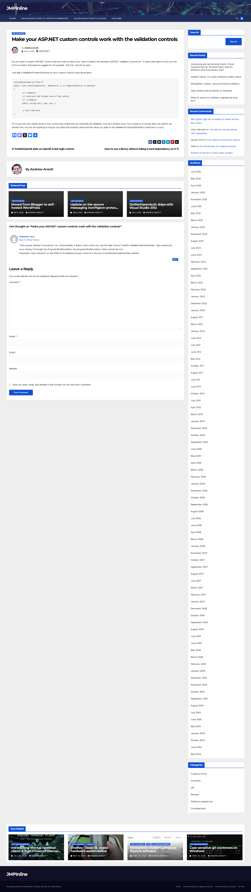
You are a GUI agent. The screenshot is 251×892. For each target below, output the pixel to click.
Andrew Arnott (31, 48)
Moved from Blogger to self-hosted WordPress (33, 206)
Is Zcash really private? (221, 153)
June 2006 (196, 643)
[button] (237, 18)
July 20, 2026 (20, 856)
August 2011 (197, 372)
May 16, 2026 (79, 856)
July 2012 (196, 345)
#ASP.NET (44, 51)
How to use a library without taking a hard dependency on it (140, 148)
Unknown (24, 236)
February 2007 (198, 594)
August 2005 (197, 705)
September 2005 (199, 698)
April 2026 (196, 185)
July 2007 (196, 580)
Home (12, 18)
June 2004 (196, 747)
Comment (15, 282)
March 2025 (197, 220)
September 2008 (199, 504)
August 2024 (197, 241)
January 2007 (198, 601)
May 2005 (196, 726)
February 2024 (198, 261)
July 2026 (196, 171)
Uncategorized (19, 33)
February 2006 (198, 664)
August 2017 (197, 317)
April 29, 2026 (140, 856)
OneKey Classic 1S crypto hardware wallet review (216, 76)
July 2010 (196, 400)
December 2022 (199, 303)
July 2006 (196, 636)
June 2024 (196, 255)
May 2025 (196, 213)
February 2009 (198, 476)
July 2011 (195, 379)
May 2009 (196, 456)
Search (194, 32)
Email (12, 352)
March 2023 (197, 282)
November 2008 (199, 490)
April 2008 (196, 532)
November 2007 (199, 553)
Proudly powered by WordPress (20, 886)
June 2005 (196, 719)
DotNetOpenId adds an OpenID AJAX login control (44, 148)
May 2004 (196, 754)
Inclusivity (196, 780)
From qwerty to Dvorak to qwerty (223, 140)
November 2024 (199, 234)
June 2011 (196, 386)
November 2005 (199, 684)
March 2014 (197, 324)
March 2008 (197, 539)
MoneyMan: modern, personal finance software (215, 83)
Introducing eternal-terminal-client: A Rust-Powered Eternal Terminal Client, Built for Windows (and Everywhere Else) (213, 67)
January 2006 (198, 671)
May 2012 (196, 359)
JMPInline (17, 8)
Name (13, 336)
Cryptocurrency (199, 773)
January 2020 (198, 310)
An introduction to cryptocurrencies (44, 18)
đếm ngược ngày (199, 119)
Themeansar (55, 886)
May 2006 (196, 650)
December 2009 (199, 428)
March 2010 (197, 414)
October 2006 (198, 615)
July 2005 (196, 712)
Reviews (195, 794)
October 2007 (198, 560)
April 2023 (196, 275)
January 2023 (198, 296)
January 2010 (198, 421)
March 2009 (197, 470)
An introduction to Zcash (90, 18)
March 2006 (197, 657)
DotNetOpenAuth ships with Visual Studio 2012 (151, 206)
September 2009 (199, 442)
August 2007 (197, 574)
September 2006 (199, 622)
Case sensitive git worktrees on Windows (211, 90)
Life (192, 787)
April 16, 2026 (199, 856)
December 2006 (199, 608)
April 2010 (196, 407)
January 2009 (198, 483)
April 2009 (196, 463)
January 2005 (198, 733)
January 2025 (198, 227)
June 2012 (196, 352)
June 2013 (196, 338)
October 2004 (198, 740)
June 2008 (196, 525)
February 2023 (198, 289)
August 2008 (197, 511)
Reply (175, 259)
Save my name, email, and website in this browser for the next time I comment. (52, 384)
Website (13, 368)
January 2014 (198, 331)
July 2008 (196, 518)
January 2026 (198, 192)
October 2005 (198, 691)
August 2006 (197, 629)
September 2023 (199, 268)
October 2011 (197, 365)
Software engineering (201, 801)
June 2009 (196, 449)
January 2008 (198, 546)
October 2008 (198, 497)
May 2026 (196, 178)
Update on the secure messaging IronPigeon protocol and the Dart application (94, 208)
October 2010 (197, 393)
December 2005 (199, 678)
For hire (116, 18)
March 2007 (197, 587)
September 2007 (199, 567)
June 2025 (196, 206)
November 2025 (199, 199)
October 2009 (198, 435)
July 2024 (196, 248)
